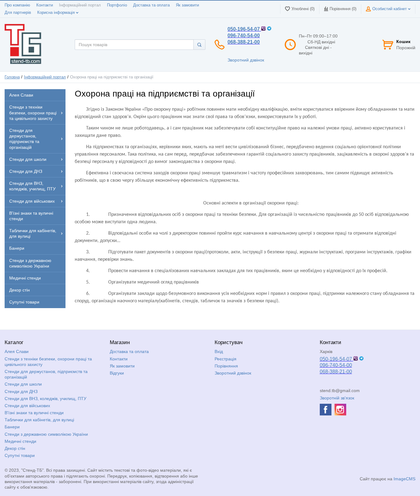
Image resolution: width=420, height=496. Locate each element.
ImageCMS (404, 478)
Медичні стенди (20, 441)
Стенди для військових (27, 405)
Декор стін (15, 448)
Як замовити (187, 5)
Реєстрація (225, 358)
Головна (12, 77)
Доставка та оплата (151, 5)
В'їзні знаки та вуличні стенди (34, 412)
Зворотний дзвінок (246, 60)
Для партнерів (18, 12)
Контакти (44, 5)
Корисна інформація (56, 12)
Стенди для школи (23, 384)
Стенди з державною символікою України (46, 434)
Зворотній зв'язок (337, 397)
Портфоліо (117, 5)
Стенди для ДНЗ (21, 391)
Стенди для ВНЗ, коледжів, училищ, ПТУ (45, 398)
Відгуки (117, 373)
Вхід (219, 351)
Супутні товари (20, 455)
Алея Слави (17, 351)
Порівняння (226, 365)
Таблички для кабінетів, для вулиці (39, 419)
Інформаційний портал (80, 5)
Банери (12, 426)
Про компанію (17, 5)
